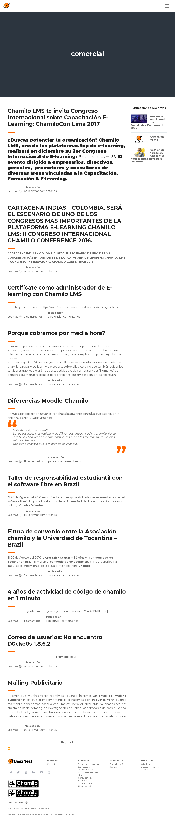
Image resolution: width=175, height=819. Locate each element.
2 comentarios (33, 316)
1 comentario (32, 620)
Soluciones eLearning (88, 764)
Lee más (14, 191)
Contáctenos (16, 802)
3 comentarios (33, 575)
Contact (51, 764)
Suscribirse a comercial (9, 748)
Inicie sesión (32, 187)
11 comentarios (33, 461)
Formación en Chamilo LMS (85, 784)
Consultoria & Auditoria (84, 779)
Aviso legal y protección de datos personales (149, 767)
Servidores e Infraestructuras (86, 768)
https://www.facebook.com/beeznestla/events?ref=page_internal (80, 307)
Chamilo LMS (116, 764)
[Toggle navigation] (167, 6)
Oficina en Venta (157, 138)
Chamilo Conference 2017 (96, 157)
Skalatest (113, 767)
